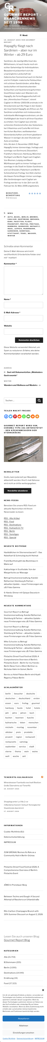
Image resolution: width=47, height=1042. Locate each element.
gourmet (36, 703)
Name (7, 299)
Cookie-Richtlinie (9, 1038)
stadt (31, 746)
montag (20, 727)
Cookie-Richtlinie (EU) (14, 832)
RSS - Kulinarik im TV (14, 528)
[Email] (28, 416)
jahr (7, 713)
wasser (32, 233)
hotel (28, 708)
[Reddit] (19, 416)
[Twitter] (11, 416)
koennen (20, 718)
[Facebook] (6, 416)
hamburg (12, 226)
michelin (9, 727)
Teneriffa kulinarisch (18, 777)
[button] (43, 990)
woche (16, 756)
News (10, 213)
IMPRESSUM (39, 1038)
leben (22, 722)
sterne (8, 751)
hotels (37, 708)
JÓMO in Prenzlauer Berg (15, 885)
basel (17, 217)
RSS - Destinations (12, 525)
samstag (24, 742)
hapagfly (35, 226)
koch (32, 713)
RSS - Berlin (9, 531)
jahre (14, 713)
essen (8, 703)
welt (7, 756)
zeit (24, 756)
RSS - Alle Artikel (12, 518)
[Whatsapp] (24, 416)
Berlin (6, 967)
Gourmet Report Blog (17, 940)
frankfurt (13, 224)
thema (18, 751)
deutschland (24, 698)
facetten (19, 221)
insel (10, 229)
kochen (8, 718)
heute (20, 708)
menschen (33, 722)
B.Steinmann (10, 962)
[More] (37, 416)
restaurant (30, 737)
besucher (18, 694)
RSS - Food (9, 521)
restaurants (10, 742)
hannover (23, 226)
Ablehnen (23, 1026)
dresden (34, 219)
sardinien (13, 231)
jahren (23, 713)
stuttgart (13, 233)
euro (10, 221)
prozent (9, 737)
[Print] (33, 416)
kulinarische (11, 722)
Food (6, 983)
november (32, 727)
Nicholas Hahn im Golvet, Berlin (18, 669)
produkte (28, 732)
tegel (23, 233)
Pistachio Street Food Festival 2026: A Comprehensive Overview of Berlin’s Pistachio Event (21, 870)
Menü (24, 35)
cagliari (12, 219)
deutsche (30, 694)
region (19, 737)
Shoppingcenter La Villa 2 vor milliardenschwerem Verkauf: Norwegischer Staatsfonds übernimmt (22, 804)
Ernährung (9, 978)
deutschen (10, 698)
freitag (24, 224)
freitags (34, 224)
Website (8, 326)
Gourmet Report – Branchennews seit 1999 (23, 18)
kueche (30, 718)
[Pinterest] (15, 416)
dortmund (23, 219)
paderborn (29, 229)
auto (10, 217)
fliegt (28, 221)
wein (26, 751)
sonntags (24, 231)
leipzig (18, 229)
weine (35, 751)
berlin (25, 217)
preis (18, 732)
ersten (37, 698)
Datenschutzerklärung (25, 1038)
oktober (9, 732)
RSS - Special (10, 537)
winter (11, 236)
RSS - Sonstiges (11, 534)
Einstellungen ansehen (23, 1033)
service (22, 746)
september (10, 746)
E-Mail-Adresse (12, 312)
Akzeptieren (23, 1018)
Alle (6, 957)
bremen (34, 217)
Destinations (10, 973)
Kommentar (10, 264)
